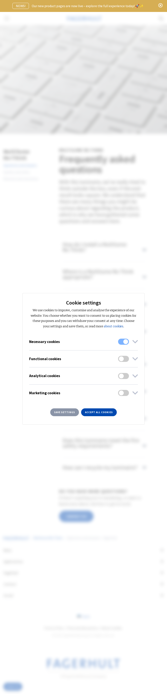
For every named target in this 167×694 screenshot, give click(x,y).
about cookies (113, 326)
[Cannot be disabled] (123, 342)
